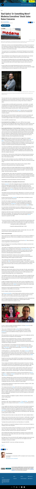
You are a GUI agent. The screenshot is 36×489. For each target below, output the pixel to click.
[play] (2, 4)
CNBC (32, 354)
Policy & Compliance (24, 478)
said (25, 240)
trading (11, 189)
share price (13, 203)
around (28, 204)
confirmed (18, 329)
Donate (32, 1)
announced (4, 331)
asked (29, 214)
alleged (15, 284)
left (29, 347)
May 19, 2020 (24, 226)
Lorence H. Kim (24, 347)
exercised (3, 410)
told (9, 261)
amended (27, 325)
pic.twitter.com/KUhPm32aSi (20, 224)
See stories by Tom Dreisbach (12, 458)
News (2, 10)
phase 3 (19, 110)
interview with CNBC (7, 293)
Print (34, 22)
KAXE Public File (30, 476)
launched (6, 184)
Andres (26, 401)
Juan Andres (6, 347)
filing (13, 387)
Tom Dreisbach (6, 21)
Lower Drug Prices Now (25, 248)
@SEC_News (27, 222)
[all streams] (34, 5)
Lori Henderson (21, 402)
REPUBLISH (8, 468)
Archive (22, 476)
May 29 (4, 373)
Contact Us (15, 478)
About (14, 476)
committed (14, 197)
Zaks (17, 346)
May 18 (31, 372)
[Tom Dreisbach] (3, 455)
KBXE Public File (30, 478)
